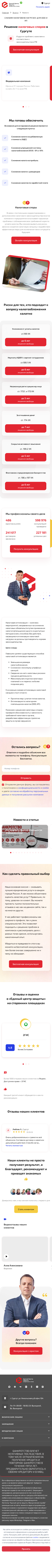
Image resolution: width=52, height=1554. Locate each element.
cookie (45, 787)
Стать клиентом (26, 1209)
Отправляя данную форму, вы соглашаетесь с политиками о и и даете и (26, 789)
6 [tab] (24, 852)
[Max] (9, 1387)
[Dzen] (37, 1387)
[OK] (31, 1387)
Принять (26, 1549)
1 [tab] (23, 106)
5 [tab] (21, 852)
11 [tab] (38, 852)
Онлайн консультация (26, 240)
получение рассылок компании (27, 794)
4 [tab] (19, 852)
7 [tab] (27, 852)
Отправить (26, 778)
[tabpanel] (25, 83)
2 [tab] (26, 106)
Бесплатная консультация (26, 49)
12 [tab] (41, 852)
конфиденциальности (29, 787)
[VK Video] (26, 1387)
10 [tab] (35, 852)
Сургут (47, 3)
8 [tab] (30, 852)
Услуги (15, 12)
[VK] (20, 1387)
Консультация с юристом (26, 1351)
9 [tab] (33, 852)
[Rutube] (42, 1387)
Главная (5, 12)
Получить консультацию (26, 549)
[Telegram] (14, 1387)
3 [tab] (28, 106)
